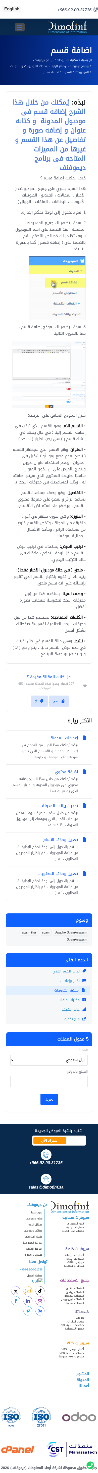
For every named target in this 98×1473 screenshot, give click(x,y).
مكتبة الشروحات (67, 60)
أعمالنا (84, 1385)
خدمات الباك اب (75, 1321)
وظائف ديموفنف (33, 1230)
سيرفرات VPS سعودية (71, 1356)
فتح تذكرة (72, 1019)
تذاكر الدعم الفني (67, 971)
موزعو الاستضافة (74, 1328)
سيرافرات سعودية (74, 1265)
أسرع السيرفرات (75, 1223)
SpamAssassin (77, 939)
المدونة (67, 72)
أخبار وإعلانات (70, 980)
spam (46, 932)
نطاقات (80, 1317)
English (11, 9)
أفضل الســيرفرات (74, 1255)
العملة (83, 1050)
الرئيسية (86, 60)
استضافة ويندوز (75, 1292)
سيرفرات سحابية (75, 1217)
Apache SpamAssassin (71, 932)
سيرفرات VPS (78, 1343)
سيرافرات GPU (75, 1262)
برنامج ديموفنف (43, 60)
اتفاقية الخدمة (32, 1248)
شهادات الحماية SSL (72, 1325)
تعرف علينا (36, 1212)
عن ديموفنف (37, 1204)
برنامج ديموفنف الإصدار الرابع (70, 66)
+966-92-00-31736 (31, 1269)
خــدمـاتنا (82, 1311)
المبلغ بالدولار (77, 1072)
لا (36, 701)
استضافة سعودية (74, 1295)
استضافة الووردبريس (72, 1299)
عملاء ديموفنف (34, 1218)
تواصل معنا (38, 1261)
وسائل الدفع (35, 1224)
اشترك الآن (50, 1140)
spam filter (29, 932)
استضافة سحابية (75, 1303)
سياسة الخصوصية (32, 1242)
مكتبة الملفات (70, 1000)
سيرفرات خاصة (77, 1248)
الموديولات (82, 72)
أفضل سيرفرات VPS (73, 1349)
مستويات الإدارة (75, 1227)
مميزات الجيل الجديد (73, 1231)
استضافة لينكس (75, 1288)
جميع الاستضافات (74, 1280)
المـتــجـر (82, 1373)
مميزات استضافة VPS (72, 1353)
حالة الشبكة (71, 1009)
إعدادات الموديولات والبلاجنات (29, 66)
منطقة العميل (34, 1275)
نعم (55, 701)
